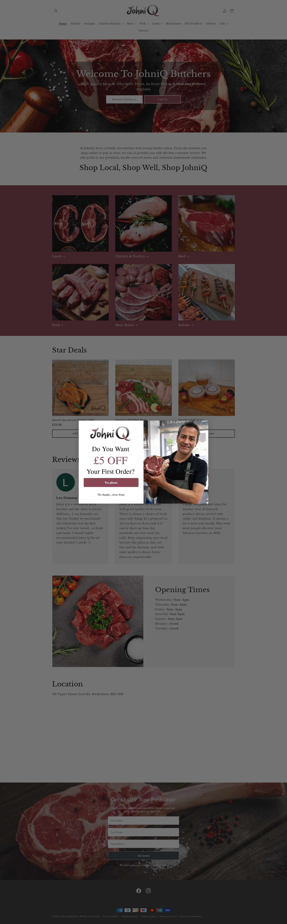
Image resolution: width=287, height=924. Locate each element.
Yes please (111, 482)
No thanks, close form (111, 494)
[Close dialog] (204, 425)
